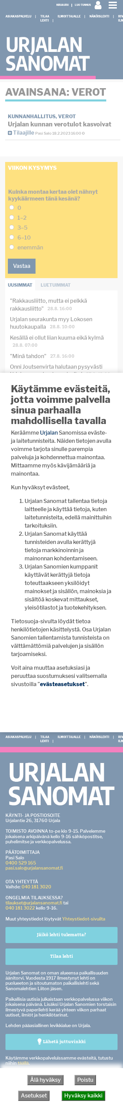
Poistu (85, 1080)
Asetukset (34, 1095)
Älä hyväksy (45, 1080)
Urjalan (49, 432)
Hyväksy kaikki (83, 1095)
